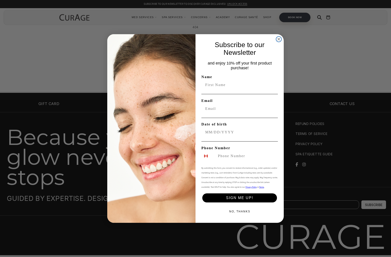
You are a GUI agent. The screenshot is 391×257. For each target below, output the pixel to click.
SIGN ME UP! (239, 198)
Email (207, 101)
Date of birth (214, 124)
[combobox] (209, 156)
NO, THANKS (239, 211)
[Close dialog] (278, 39)
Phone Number (215, 148)
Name (206, 77)
